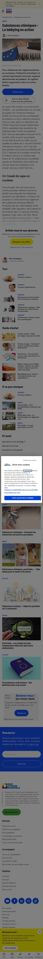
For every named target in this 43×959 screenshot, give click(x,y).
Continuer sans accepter (29, 460)
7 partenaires (28, 470)
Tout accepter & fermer (22, 498)
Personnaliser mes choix (12, 492)
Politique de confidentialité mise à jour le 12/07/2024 (21, 490)
